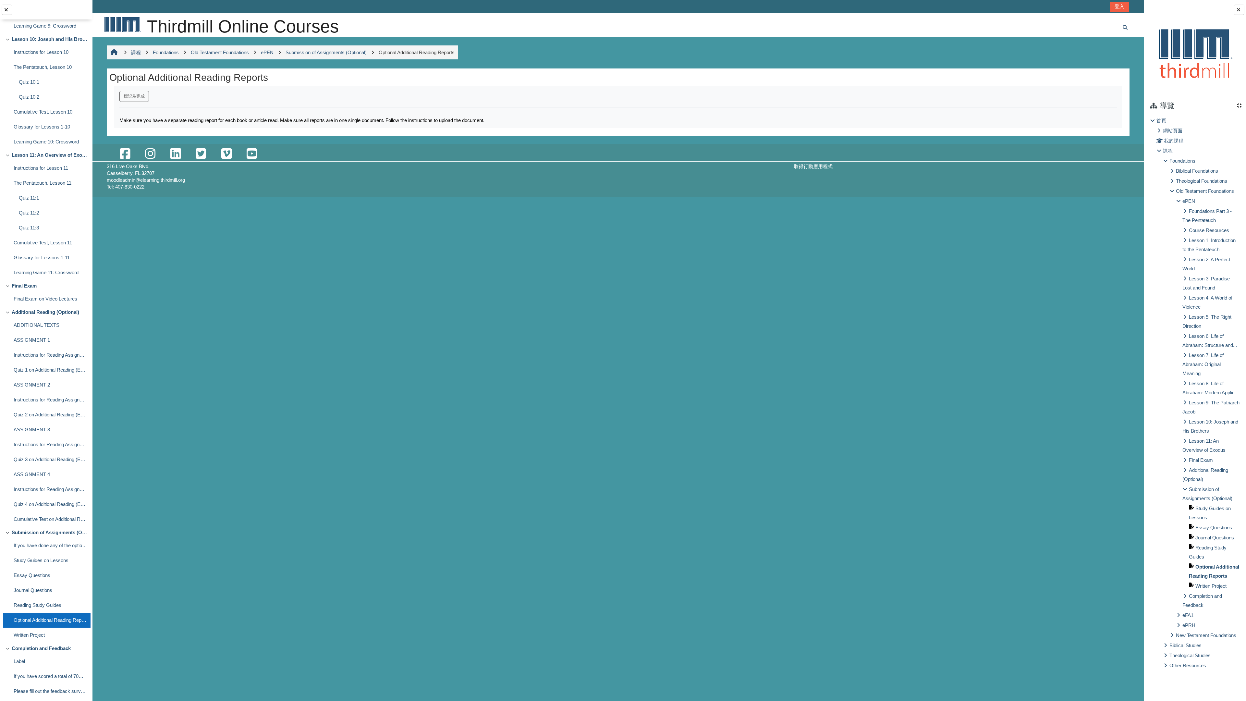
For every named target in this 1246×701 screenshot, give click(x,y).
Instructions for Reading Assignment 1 (50, 355)
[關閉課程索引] (7, 10)
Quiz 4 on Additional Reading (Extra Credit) (50, 504)
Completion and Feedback (41, 648)
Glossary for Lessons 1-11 (42, 257)
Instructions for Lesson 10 (41, 52)
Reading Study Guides (37, 605)
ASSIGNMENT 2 (32, 384)
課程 (1168, 151)
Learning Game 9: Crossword (45, 26)
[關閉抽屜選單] (1239, 10)
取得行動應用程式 (813, 166)
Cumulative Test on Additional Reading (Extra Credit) (50, 519)
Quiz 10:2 (29, 97)
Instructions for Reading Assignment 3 (50, 444)
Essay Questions (32, 575)
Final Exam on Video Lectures (45, 298)
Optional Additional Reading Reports (50, 620)
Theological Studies (1190, 655)
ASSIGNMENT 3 (32, 429)
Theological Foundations (1201, 181)
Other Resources (1187, 665)
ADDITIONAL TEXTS (36, 325)
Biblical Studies (1185, 645)
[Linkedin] (175, 154)
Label (19, 661)
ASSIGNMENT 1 (32, 340)
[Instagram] (150, 154)
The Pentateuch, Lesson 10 (43, 67)
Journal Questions (33, 590)
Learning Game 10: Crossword (46, 141)
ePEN (1188, 201)
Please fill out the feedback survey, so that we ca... (50, 691)
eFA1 (1187, 615)
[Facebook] (124, 154)
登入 (1119, 6)
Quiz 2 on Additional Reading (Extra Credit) (50, 414)
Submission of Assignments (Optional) (49, 532)
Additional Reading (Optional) (45, 312)
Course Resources (1209, 230)
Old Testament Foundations (1205, 191)
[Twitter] (201, 154)
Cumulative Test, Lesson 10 (43, 112)
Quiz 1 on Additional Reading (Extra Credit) (50, 370)
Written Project (29, 635)
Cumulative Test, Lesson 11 (43, 242)
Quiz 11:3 (29, 227)
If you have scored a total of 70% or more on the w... (50, 676)
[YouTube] (251, 154)
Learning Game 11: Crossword (46, 272)
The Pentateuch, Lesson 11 (42, 183)
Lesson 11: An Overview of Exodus (49, 155)
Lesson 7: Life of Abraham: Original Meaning (1203, 364)
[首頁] (122, 24)
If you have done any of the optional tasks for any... (50, 545)
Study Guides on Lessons (41, 560)
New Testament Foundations (1206, 635)
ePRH (1188, 625)
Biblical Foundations (1197, 171)
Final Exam (24, 286)
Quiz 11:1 (29, 198)
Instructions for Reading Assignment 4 (50, 489)
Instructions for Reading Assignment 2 (50, 399)
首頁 (1161, 120)
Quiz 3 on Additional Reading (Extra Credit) (50, 459)
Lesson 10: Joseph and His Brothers (49, 39)
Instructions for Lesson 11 (41, 168)
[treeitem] (1195, 393)
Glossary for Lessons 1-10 (42, 126)
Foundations (1182, 161)
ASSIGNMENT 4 (32, 474)
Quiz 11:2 (29, 212)
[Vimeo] (226, 154)
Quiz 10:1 (29, 82)
